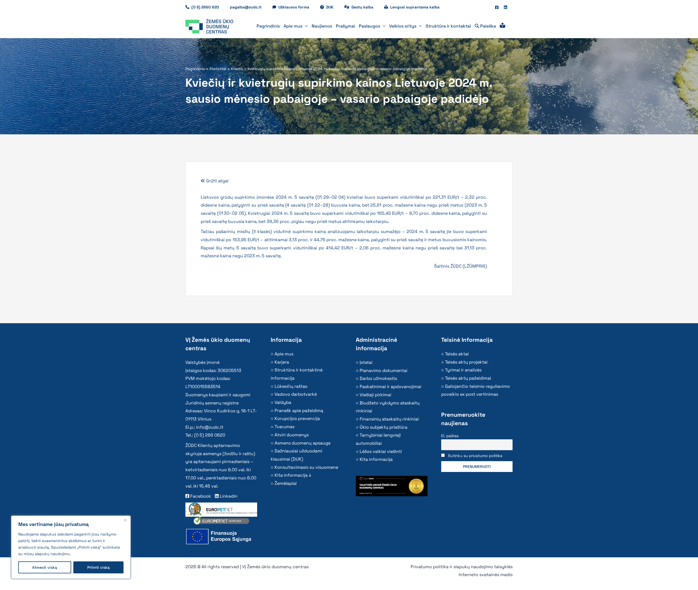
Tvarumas (284, 426)
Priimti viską (98, 567)
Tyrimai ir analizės (463, 370)
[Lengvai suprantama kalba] (502, 26)
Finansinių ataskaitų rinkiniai (389, 419)
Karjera (282, 362)
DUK (332, 7)
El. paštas (450, 435)
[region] (71, 547)
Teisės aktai (457, 354)
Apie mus (284, 354)
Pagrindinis (195, 68)
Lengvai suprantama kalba (415, 7)
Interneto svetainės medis (486, 574)
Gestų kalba (365, 7)
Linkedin (228, 496)
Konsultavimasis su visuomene (306, 467)
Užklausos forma (296, 7)
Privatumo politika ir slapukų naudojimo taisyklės (462, 567)
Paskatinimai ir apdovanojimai (390, 386)
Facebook (200, 496)
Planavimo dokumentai (383, 370)
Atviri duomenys (292, 435)
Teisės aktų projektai (466, 362)
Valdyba (283, 402)
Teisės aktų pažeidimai (468, 378)
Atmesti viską (44, 567)
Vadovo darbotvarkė (296, 394)
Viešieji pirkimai (375, 395)
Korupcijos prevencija (297, 418)
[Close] (125, 520)
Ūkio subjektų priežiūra (383, 427)
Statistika (217, 68)
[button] (305, 26)
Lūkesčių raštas (291, 386)
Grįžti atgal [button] (216, 181)
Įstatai (366, 362)
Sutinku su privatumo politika (475, 455)
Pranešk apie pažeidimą (299, 410)
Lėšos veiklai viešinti (381, 451)
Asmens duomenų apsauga (302, 443)
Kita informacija (376, 459)
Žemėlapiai (286, 483)
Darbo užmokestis (378, 378)
